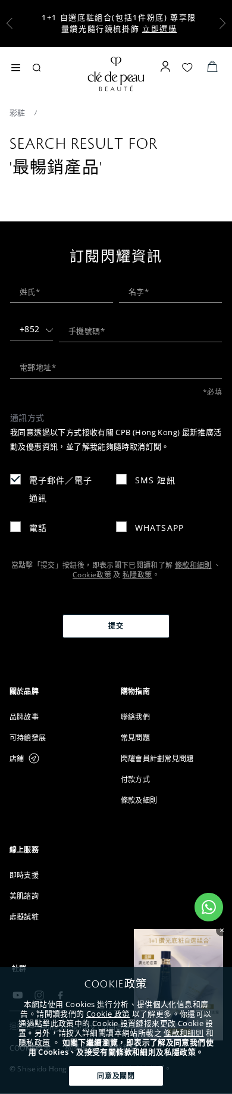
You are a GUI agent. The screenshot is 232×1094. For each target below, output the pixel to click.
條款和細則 (183, 1032)
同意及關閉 (116, 1076)
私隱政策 (137, 575)
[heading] (60, 691)
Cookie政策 (92, 575)
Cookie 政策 (108, 1013)
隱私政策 (34, 1042)
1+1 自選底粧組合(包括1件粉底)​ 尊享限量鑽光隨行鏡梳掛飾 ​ (119, 23)
